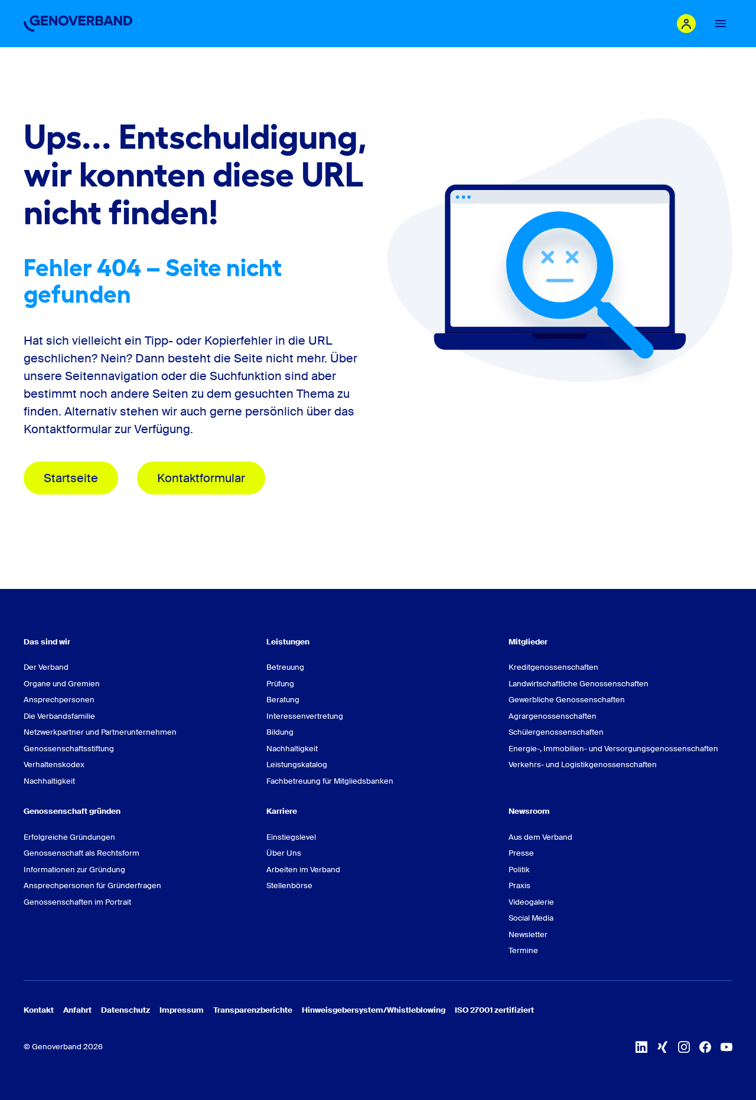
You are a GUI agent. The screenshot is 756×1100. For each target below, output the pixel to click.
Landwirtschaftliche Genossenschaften (579, 684)
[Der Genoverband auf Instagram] (684, 1047)
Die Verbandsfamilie (59, 716)
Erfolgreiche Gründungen (69, 837)
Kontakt (39, 1010)
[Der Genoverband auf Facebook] (705, 1047)
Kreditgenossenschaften (553, 667)
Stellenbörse (289, 885)
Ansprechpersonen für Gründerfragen (92, 885)
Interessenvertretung (304, 716)
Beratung (282, 700)
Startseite (71, 478)
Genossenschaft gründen (72, 811)
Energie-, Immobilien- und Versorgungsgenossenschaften (613, 749)
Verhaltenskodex (54, 764)
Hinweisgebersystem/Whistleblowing (373, 1010)
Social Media (531, 918)
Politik (519, 870)
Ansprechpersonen (59, 700)
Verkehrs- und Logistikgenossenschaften (583, 764)
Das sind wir (47, 642)
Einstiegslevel (291, 837)
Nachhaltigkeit (49, 781)
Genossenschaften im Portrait (77, 902)
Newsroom (529, 811)
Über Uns (283, 853)
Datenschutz (125, 1010)
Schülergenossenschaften (556, 732)
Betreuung (285, 667)
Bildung (280, 732)
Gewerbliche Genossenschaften (567, 700)
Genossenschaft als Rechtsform (81, 853)
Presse (521, 853)
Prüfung (280, 684)
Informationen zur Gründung (74, 870)
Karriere (281, 811)
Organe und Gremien (62, 684)
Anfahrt (77, 1010)
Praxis (519, 885)
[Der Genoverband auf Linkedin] (641, 1047)
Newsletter (528, 934)
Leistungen (287, 642)
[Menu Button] (720, 23)
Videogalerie (531, 902)
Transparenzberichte (252, 1010)
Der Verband (46, 667)
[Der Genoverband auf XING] (663, 1047)
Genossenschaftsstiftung (69, 749)
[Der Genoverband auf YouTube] (726, 1047)
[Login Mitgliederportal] (686, 24)
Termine (523, 950)
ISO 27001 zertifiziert (494, 1010)
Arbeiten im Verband (303, 870)
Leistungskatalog (296, 764)
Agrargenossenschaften (553, 716)
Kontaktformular (201, 478)
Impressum (181, 1010)
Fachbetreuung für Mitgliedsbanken (329, 781)
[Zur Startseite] (78, 23)
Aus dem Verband (540, 837)
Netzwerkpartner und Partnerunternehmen (100, 732)
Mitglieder (528, 642)
